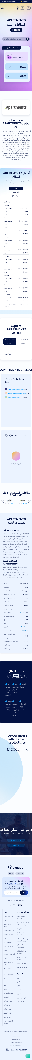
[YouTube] (20, 900)
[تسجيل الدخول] (17, 8)
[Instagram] (11, 900)
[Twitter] (17, 900)
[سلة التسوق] (22, 8)
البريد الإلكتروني (17, 840)
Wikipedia (25, 630)
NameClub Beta (22, 967)
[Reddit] (23, 900)
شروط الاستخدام (16, 1039)
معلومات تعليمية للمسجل (16, 1042)
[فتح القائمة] (28, 8)
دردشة (17, 845)
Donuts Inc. (24, 627)
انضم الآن (24, 893)
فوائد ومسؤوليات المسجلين (16, 1045)
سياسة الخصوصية (16, 1036)
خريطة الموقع (21, 990)
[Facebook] (9, 900)
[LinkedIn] (14, 900)
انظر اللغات (22, 612)
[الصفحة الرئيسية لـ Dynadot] (2, 8)
